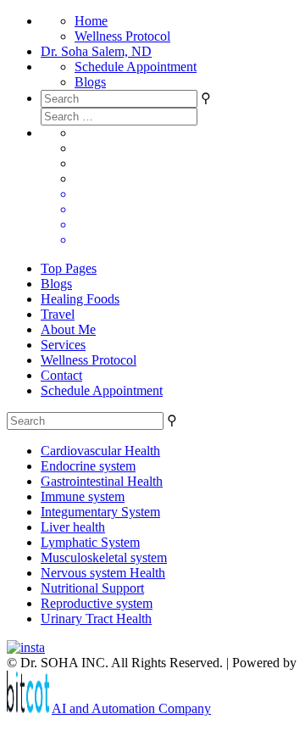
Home (91, 21)
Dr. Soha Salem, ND (96, 51)
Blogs (90, 82)
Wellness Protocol (122, 36)
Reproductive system (96, 603)
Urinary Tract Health (96, 618)
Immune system (83, 496)
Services (63, 344)
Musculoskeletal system (104, 557)
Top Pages (69, 268)
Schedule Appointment (136, 66)
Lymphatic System (90, 542)
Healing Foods (80, 299)
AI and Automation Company (131, 708)
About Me (68, 329)
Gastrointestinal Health (102, 481)
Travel (58, 314)
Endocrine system (88, 466)
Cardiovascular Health (100, 450)
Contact (61, 375)
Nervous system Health (103, 573)
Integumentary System (100, 511)
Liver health (73, 527)
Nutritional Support (92, 588)
